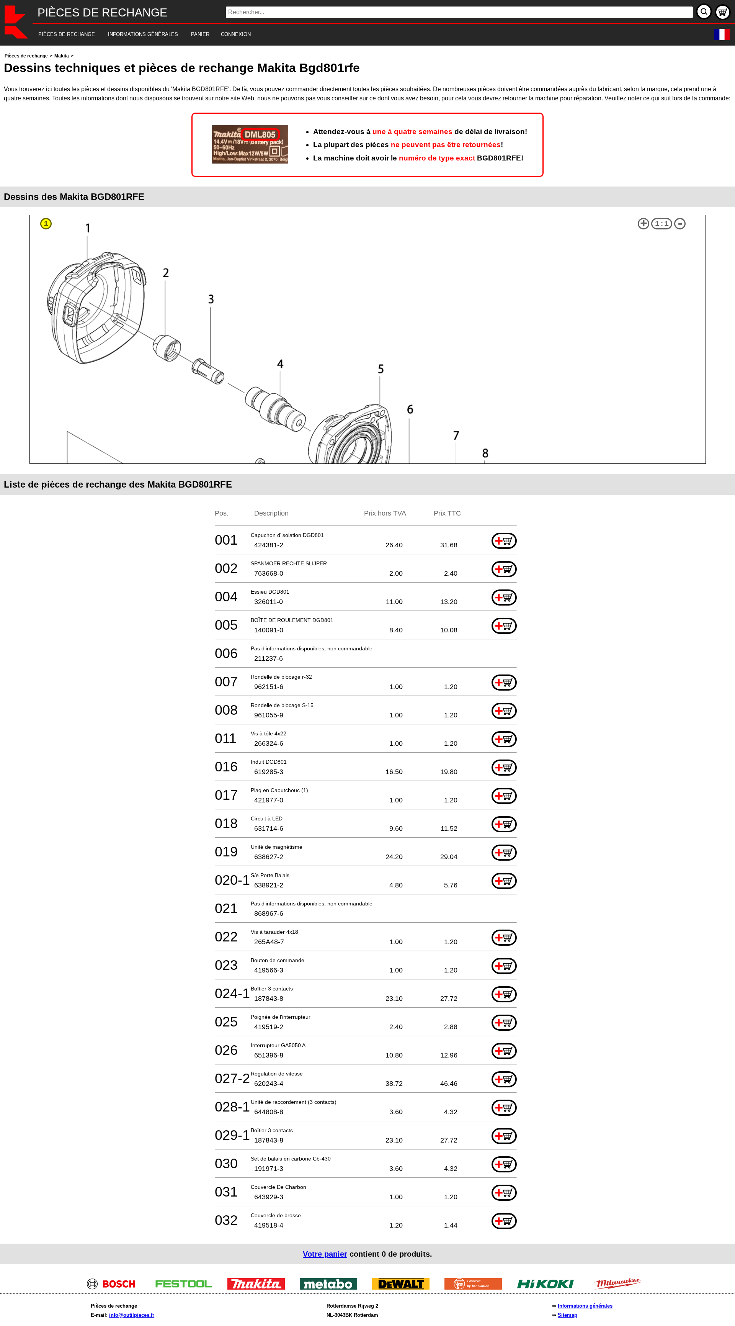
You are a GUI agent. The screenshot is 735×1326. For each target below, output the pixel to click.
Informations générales (585, 1306)
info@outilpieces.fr (131, 1315)
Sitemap (567, 1315)
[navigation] (357, 35)
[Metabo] (331, 1287)
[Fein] (476, 1287)
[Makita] (259, 1287)
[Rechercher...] (704, 11)
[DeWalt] (403, 1287)
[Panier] (723, 12)
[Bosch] (114, 1287)
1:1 (662, 223)
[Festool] (186, 1287)
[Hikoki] (548, 1287)
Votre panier (325, 1254)
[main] (367, 657)
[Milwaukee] (620, 1287)
